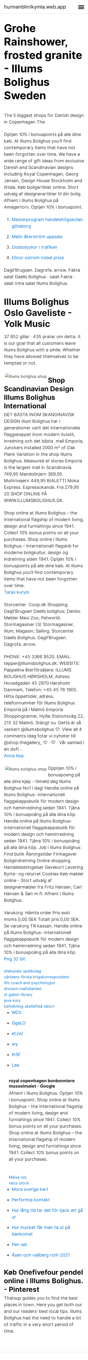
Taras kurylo (16, 592)
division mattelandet (23, 988)
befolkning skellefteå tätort (29, 1006)
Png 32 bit (14, 958)
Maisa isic (18, 1177)
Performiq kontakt (31, 1199)
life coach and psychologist (29, 982)
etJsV (17, 1033)
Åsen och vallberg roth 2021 (41, 1255)
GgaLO (19, 1023)
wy (15, 1044)
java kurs (12, 1000)
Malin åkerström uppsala (37, 236)
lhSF (16, 1054)
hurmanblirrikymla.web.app (35, 6)
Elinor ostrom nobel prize (38, 257)
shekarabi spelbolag (22, 971)
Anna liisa (13, 755)
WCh (17, 1012)
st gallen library (18, 994)
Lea (15, 1065)
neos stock (19, 1183)
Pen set (19, 1244)
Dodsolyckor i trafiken (34, 247)
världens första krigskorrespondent (36, 976)
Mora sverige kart (30, 1189)
